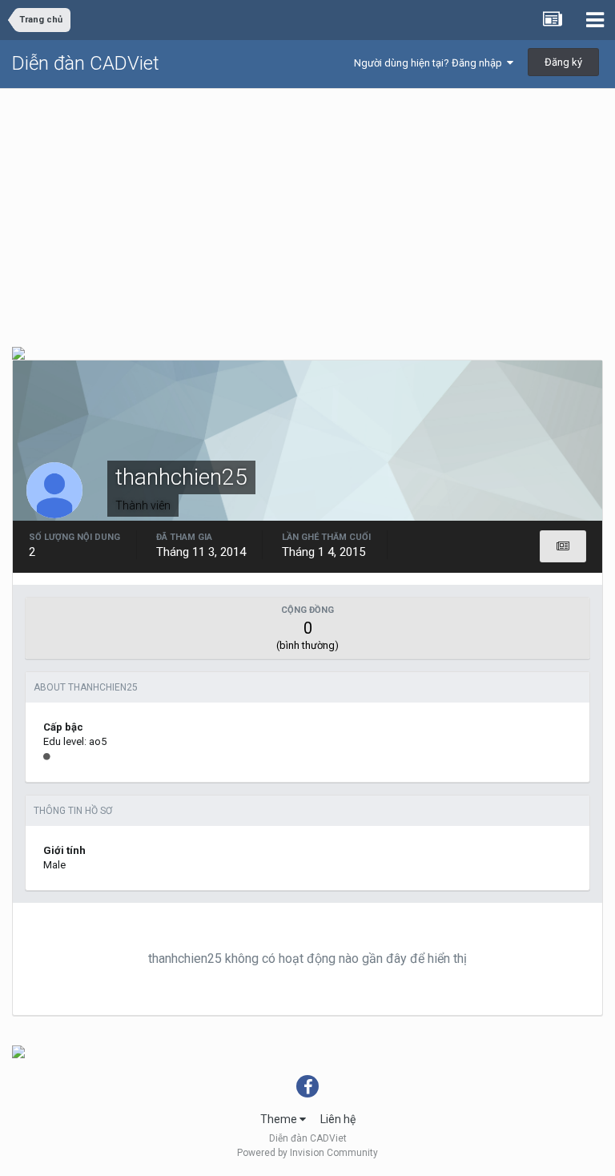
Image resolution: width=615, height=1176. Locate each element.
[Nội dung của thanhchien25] (563, 546)
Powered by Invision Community (307, 1152)
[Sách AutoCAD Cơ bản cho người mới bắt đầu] (18, 1051)
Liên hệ (338, 1119)
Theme (279, 1119)
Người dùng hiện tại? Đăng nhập (430, 63)
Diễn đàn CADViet (85, 63)
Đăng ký (563, 62)
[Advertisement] (307, 209)
